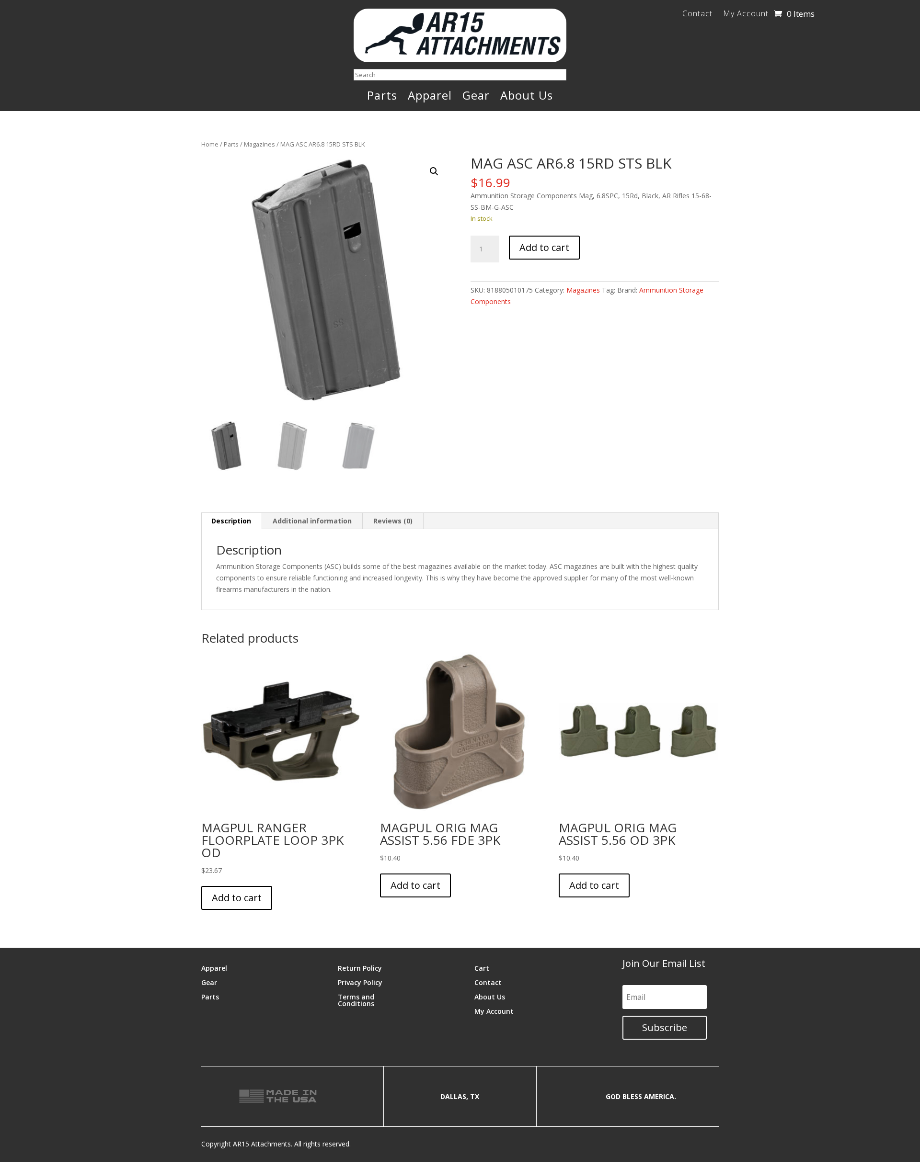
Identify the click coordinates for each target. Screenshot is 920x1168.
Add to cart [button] (237, 897)
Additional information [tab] (312, 520)
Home (209, 144)
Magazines (259, 144)
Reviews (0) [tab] (393, 520)
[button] (434, 171)
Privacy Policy (360, 982)
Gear (476, 97)
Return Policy (360, 968)
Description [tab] (231, 520)
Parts (382, 97)
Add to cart (544, 247)
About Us (526, 97)
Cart (481, 968)
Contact (697, 14)
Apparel (430, 97)
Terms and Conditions (356, 999)
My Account (746, 14)
